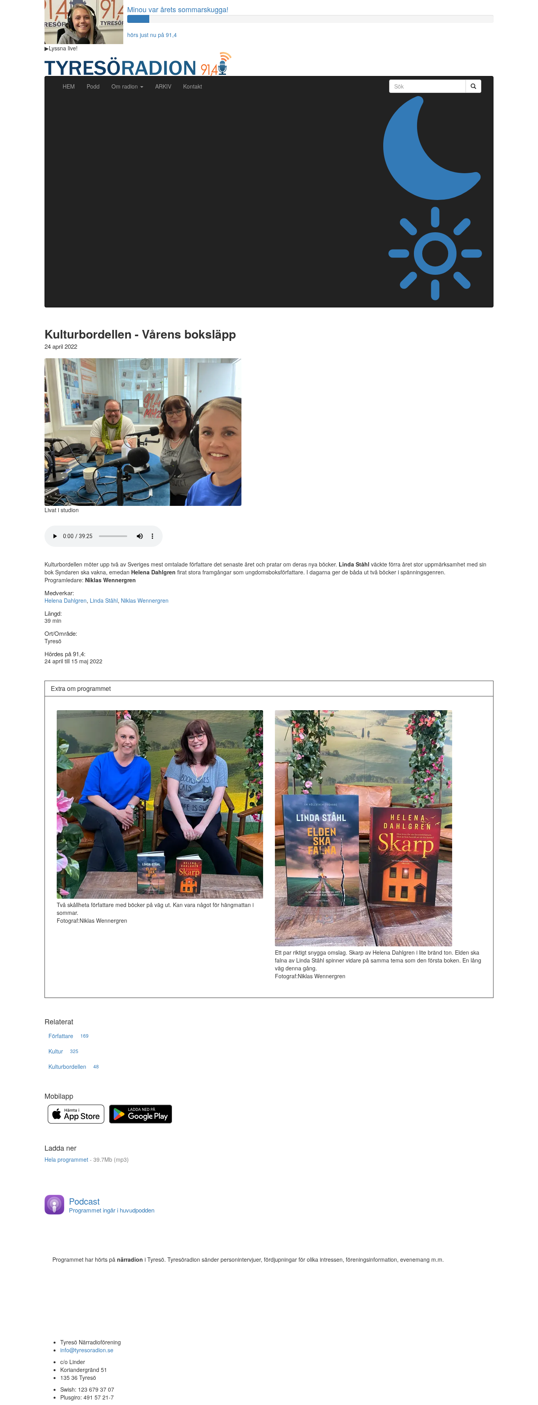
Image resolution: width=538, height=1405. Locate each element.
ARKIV (163, 86)
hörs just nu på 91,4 (152, 35)
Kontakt (192, 86)
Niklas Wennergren (145, 600)
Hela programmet (87, 1159)
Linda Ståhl (104, 600)
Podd (93, 86)
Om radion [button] (125, 86)
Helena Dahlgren (66, 600)
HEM (72, 86)
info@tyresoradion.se (86, 1350)
